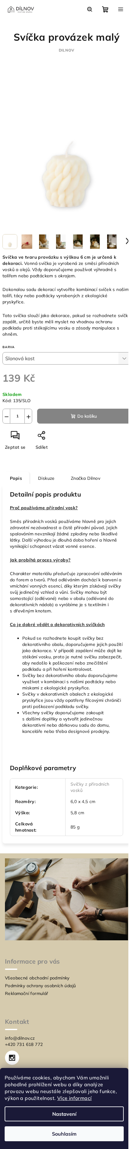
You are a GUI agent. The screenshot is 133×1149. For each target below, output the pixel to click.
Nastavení (64, 1114)
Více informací (74, 1098)
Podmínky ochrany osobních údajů (40, 985)
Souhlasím (64, 1134)
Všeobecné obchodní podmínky (37, 978)
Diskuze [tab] (46, 478)
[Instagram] (12, 1058)
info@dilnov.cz (20, 1038)
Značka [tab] (85, 478)
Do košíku (87, 416)
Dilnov (67, 50)
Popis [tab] (16, 478)
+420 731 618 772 (24, 1044)
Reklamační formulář (26, 993)
